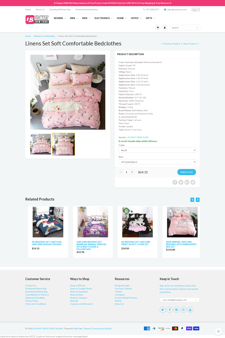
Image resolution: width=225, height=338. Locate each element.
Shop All (74, 300)
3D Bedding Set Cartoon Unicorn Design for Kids (44, 243)
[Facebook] (170, 310)
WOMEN (58, 18)
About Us (40, 9)
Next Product (190, 43)
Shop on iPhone (77, 285)
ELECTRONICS (102, 18)
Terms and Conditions (35, 304)
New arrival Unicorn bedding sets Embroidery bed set (178, 244)
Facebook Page (122, 285)
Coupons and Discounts (81, 304)
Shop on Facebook (79, 291)
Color (122, 145)
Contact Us (30, 285)
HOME (120, 18)
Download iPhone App (60, 9)
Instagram (120, 294)
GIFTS (149, 18)
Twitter (118, 291)
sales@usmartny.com (177, 9)
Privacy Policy (31, 300)
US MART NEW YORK (137, 137)
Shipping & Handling (34, 297)
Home (28, 9)
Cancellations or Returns (37, 294)
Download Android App (87, 9)
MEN (72, 18)
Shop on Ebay (76, 294)
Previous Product (171, 43)
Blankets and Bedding (44, 36)
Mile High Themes (82, 328)
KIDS (84, 18)
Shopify (59, 328)
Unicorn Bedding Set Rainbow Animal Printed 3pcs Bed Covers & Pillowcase (89, 246)
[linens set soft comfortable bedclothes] (67, 92)
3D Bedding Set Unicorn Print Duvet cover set (133, 243)
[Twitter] (163, 310)
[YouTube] (190, 310)
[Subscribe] (196, 299)
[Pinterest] (176, 310)
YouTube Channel (123, 288)
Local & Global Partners (126, 297)
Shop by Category (78, 297)
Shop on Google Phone (81, 288)
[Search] (197, 27)
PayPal (118, 300)
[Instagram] (183, 310)
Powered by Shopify (102, 328)
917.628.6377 (152, 9)
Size (121, 156)
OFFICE (135, 18)
